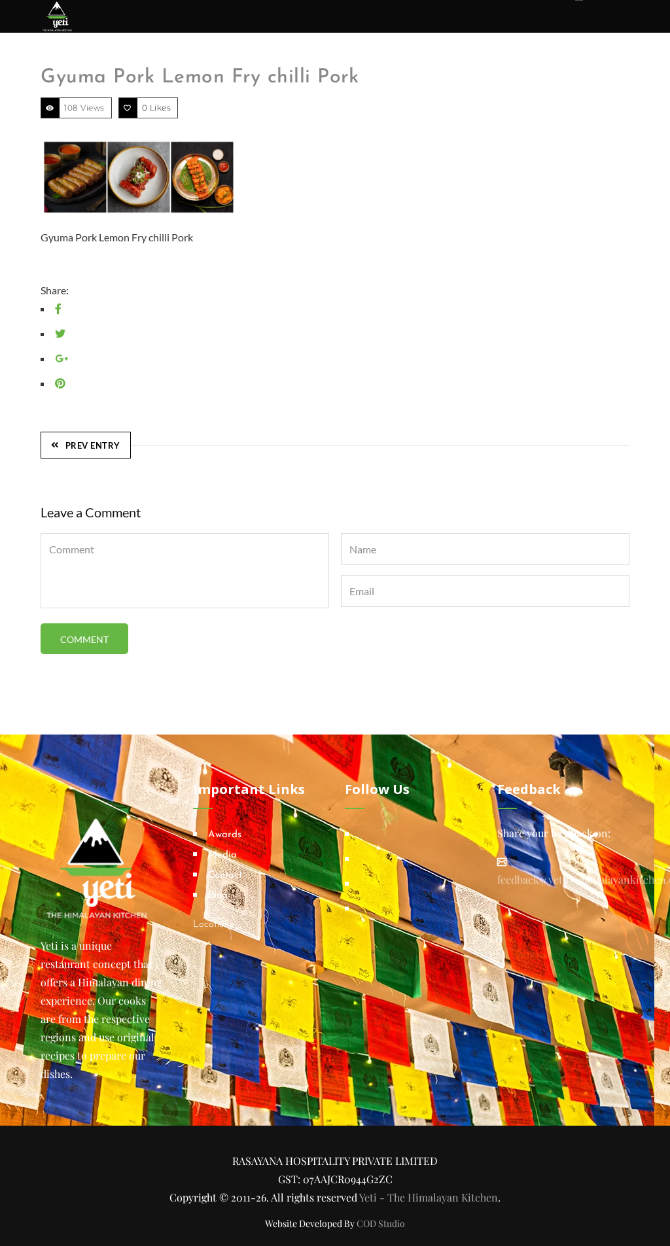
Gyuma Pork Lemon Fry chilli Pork (200, 77)
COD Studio (381, 1223)
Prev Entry (92, 445)
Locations (213, 924)
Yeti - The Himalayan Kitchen (428, 1197)
